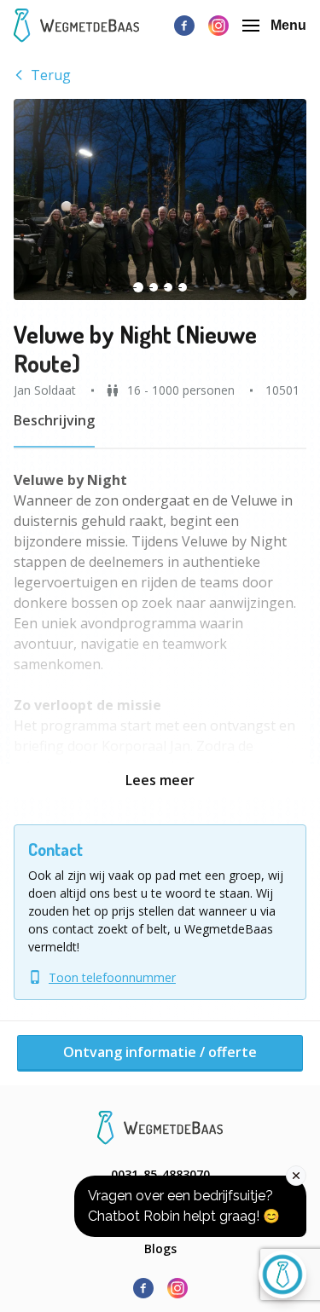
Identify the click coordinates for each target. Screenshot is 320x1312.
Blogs (160, 1248)
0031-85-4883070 (160, 1174)
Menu (288, 25)
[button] (160, 199)
